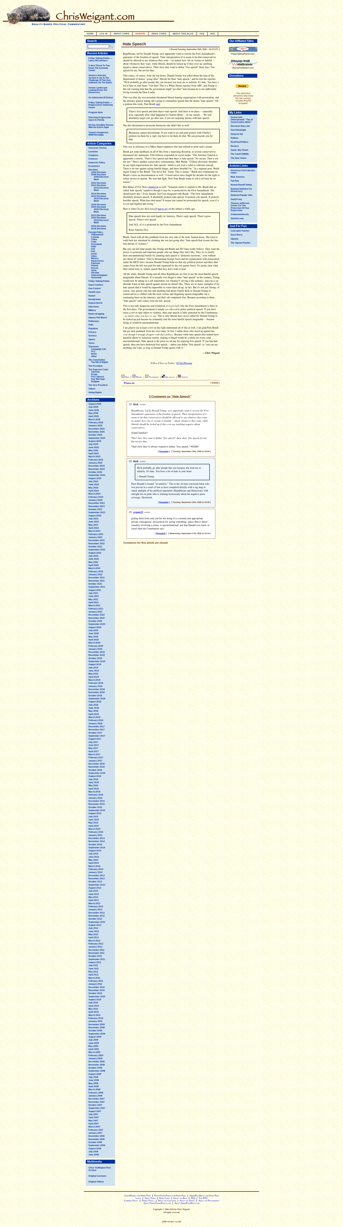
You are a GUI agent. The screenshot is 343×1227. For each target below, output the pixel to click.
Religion (95, 381)
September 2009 (96, 1034)
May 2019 (93, 673)
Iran (93, 249)
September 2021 (96, 587)
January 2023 (95, 537)
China (94, 239)
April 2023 (93, 528)
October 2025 (95, 435)
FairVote (235, 181)
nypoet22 (138, 512)
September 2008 (96, 1071)
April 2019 (93, 677)
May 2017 (93, 748)
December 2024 (96, 466)
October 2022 (95, 546)
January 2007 (95, 1133)
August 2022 (94, 553)
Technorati (154, 377)
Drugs (94, 374)
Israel (94, 253)
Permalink (129, 383)
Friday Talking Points (99, 281)
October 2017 (95, 733)
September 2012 (96, 922)
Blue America (238, 177)
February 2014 (95, 869)
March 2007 (94, 1126)
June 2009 (93, 1043)
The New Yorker (239, 158)
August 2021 (94, 590)
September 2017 (96, 736)
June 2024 (93, 484)
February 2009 (95, 1055)
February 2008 (95, 1092)
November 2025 (96, 432)
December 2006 (96, 1136)
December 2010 (96, 987)
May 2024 (93, 487)
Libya (94, 256)
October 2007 (95, 1105)
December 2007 (96, 1099)
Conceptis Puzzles (240, 231)
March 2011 (94, 978)
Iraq (93, 251)
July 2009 (93, 1040)
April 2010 (93, 1012)
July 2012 (93, 928)
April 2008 (93, 1086)
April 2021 (93, 602)
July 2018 (93, 705)
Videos (91, 388)
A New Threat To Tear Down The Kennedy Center (99, 68)
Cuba (93, 241)
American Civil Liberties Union (243, 171)
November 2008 (96, 1065)
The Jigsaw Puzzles (240, 243)
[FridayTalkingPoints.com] (243, 52)
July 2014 (93, 853)
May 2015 (93, 822)
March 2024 (94, 494)
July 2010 (93, 1002)
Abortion (95, 372)
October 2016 (95, 770)
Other (94, 356)
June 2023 (93, 521)
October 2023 (95, 509)
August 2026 (94, 404)
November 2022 (96, 543)
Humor (91, 296)
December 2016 (96, 764)
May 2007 (93, 1120)
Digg (127, 377)
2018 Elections (98, 204)
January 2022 (95, 574)
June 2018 (93, 708)
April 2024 (93, 491)
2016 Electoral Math (101, 199)
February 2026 (95, 422)
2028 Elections (98, 228)
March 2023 (94, 531)
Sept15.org (236, 199)
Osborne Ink (237, 134)
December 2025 (96, 429)
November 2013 (96, 878)
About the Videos (187, 1200)
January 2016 (95, 798)
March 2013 (94, 903)
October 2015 (95, 807)
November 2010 (96, 990)
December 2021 (96, 577)
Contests (93, 159)
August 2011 (94, 962)
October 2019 (95, 658)
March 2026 (94, 419)
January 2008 (95, 1096)
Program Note (95, 112)
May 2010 (93, 1009)
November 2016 (96, 767)
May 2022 (93, 562)
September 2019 (96, 661)
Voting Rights (95, 392)
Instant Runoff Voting (241, 185)
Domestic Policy (96, 162)
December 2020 (96, 615)
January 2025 (95, 463)
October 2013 (95, 881)
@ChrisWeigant (184, 363)
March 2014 (94, 866)
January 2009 (95, 1058)
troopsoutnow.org (239, 214)
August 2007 (94, 1111)
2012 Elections (98, 185)
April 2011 (93, 974)
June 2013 (93, 894)
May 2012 (93, 934)
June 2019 (93, 670)
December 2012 (96, 913)
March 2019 (94, 680)
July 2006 (93, 1151)
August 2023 (94, 515)
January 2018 (95, 723)
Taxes (91, 343)
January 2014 (95, 872)
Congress (93, 155)
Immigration (94, 299)
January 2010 (95, 1021)
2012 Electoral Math (101, 189)
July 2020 (93, 630)
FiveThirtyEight (238, 130)
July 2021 (93, 593)
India (93, 246)
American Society (97, 148)
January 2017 (95, 761)
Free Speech (97, 376)
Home (90, 34)
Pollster (234, 138)
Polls (90, 325)
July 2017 (93, 742)
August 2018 (94, 701)
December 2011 (96, 950)
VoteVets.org (237, 218)
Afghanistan (97, 234)
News (94, 354)
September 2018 (96, 698)
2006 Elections (98, 172)
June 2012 (93, 931)
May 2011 (93, 971)
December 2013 (96, 875)
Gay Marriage (98, 379)
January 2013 (95, 909)
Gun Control (94, 288)
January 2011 (95, 984)
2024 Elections (98, 217)
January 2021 (95, 612)
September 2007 (96, 1108)
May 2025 (93, 450)
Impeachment (95, 303)
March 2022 (94, 568)
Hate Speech (134, 44)
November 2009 (96, 1027)
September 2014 (96, 847)
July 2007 (93, 1114)
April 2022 (93, 565)
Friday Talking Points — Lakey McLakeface (100, 59)
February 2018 (95, 720)
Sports (91, 339)
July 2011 (93, 965)
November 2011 (96, 953)
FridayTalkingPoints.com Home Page (170, 1195)
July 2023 (93, 518)
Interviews (93, 306)
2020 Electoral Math (101, 210)
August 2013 (94, 888)
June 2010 (93, 1006)
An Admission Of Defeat (100, 97)
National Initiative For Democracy (241, 190)
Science (92, 335)
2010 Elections (98, 183)
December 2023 (96, 503)
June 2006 (93, 1154)
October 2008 (95, 1068)
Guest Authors (95, 285)
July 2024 (93, 481)
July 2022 (93, 556)
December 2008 (96, 1061)
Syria (93, 270)
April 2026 (93, 416)
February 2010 (95, 1018)
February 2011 (95, 981)
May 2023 (93, 525)
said (158, 104)
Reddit (139, 377)
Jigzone (234, 239)
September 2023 (96, 512)
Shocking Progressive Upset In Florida (99, 118)
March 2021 (94, 605)
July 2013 (93, 891)
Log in (104, 34)
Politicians (93, 321)
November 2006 (96, 1139)
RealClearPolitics (239, 142)
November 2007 (96, 1102)
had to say (163, 208)
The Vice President (98, 385)
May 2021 (93, 599)
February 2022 (95, 571)
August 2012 (94, 925)
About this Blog (180, 1198)
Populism (93, 328)
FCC (93, 351)
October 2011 (95, 956)
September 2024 (96, 475)
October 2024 (95, 472)
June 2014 (93, 857)
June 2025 (93, 447)
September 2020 (96, 624)
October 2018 (95, 695)
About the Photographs (208, 1200)
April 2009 (93, 1049)
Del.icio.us (170, 377)
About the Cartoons (167, 1200)
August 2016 (94, 776)
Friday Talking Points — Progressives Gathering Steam (100, 105)
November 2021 (96, 581)
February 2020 (95, 646)
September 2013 (96, 885)
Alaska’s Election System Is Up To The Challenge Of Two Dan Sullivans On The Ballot (100, 79)
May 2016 (93, 785)
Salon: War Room (239, 150)
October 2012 (95, 919)
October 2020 (95, 621)
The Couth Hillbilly (240, 154)
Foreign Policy (95, 232)
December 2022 (96, 540)
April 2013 (93, 900)
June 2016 (93, 782)
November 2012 (96, 916)
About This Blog (183, 34)
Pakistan (95, 263)
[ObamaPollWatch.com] (243, 66)
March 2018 (94, 717)
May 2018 (93, 711)
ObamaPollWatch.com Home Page (204, 1195)
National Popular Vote (241, 195)
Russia (94, 268)
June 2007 (93, 1117)
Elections (93, 169)
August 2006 (94, 1148)
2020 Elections (98, 207)
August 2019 (94, 664)
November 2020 (96, 618)
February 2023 (95, 534)
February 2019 (95, 683)
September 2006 (96, 1145)
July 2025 (93, 444)
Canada (95, 237)
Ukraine (95, 272)
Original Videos (96, 1181)
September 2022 (96, 549)
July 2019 (93, 667)
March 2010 (94, 1015)
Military (92, 310)
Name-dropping (96, 314)
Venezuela (96, 277)
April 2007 (93, 1123)
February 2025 (95, 460)
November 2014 (96, 841)
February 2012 (95, 943)
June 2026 (93, 410)
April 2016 (93, 788)
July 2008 (93, 1077)
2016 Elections (98, 196)
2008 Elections (98, 174)
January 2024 (95, 500)
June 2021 (93, 596)
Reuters (235, 146)
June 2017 (93, 745)
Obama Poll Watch (97, 317)
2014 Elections (98, 193)
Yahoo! (185, 377)
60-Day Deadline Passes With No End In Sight (100, 126)
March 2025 (94, 456)
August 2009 (94, 1037)
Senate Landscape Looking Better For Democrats (97, 90)
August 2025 (94, 441)
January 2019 (95, 686)
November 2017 (96, 729)
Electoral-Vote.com (240, 126)
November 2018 (96, 692)
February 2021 (95, 609)
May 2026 (93, 413)
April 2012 (93, 937)
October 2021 (95, 584)
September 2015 (96, 810)
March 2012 (94, 940)
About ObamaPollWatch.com (187, 1203)
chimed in (153, 187)
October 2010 (95, 993)
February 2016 (95, 795)
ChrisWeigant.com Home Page (137, 1195)
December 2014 (96, 838)
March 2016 (94, 791)
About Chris (121, 34)
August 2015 (94, 813)
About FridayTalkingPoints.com (157, 1203)
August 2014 (94, 850)
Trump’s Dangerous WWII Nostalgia (98, 133)
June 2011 (93, 968)
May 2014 (93, 860)
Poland (94, 265)
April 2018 (93, 714)
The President (95, 366)
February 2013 (95, 906)
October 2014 (95, 844)
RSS (212, 34)
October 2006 (95, 1142)
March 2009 (94, 1052)
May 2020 (93, 636)
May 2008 (93, 1083)
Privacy (92, 332)
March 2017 (94, 754)
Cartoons (93, 151)
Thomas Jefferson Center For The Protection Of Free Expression (240, 207)
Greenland (96, 244)
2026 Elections (98, 226)
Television (93, 346)
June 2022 (93, 559)
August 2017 (94, 739)
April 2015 (93, 826)
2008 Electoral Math (101, 178)
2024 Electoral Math (101, 221)
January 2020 (95, 649)
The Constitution (96, 360)
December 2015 (96, 801)
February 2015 (95, 832)
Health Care (94, 292)
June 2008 (93, 1080)
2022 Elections (98, 215)
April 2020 (93, 639)
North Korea (97, 261)
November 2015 (96, 804)
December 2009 (96, 1024)
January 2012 (95, 947)
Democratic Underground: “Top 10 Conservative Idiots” (242, 119)
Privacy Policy (148, 1200)
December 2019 (96, 652)
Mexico (94, 258)
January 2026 (95, 425)
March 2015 (94, 829)
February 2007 (95, 1130)
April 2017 (93, 751)
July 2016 (93, 779)
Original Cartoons (97, 1176)
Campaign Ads (98, 349)
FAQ (202, 34)
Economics (94, 166)
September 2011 (96, 959)
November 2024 (96, 469)
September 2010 (96, 996)
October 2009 (95, 1030)
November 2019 (96, 655)
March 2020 (94, 643)
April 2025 (93, 453)
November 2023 (96, 506)
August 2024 (94, 478)
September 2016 (96, 773)
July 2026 (93, 407)
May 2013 (93, 897)
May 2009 (93, 1046)
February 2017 (95, 757)
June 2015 (93, 819)
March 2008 (94, 1089)
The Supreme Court (98, 369)
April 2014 (93, 863)
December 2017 (96, 726)
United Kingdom (99, 275)
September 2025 (96, 438)
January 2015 (95, 835)
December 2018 (96, 689)
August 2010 (94, 999)
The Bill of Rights (99, 362)
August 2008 (94, 1074)
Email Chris (159, 34)
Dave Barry (236, 234)
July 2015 (93, 816)
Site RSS (203, 1198)
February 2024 (95, 497)
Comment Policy (131, 1200)
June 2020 (93, 633)
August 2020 (94, 627)
